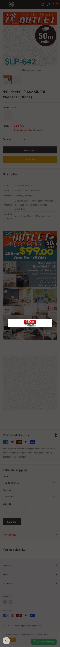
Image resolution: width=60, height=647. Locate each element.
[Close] (49, 322)
